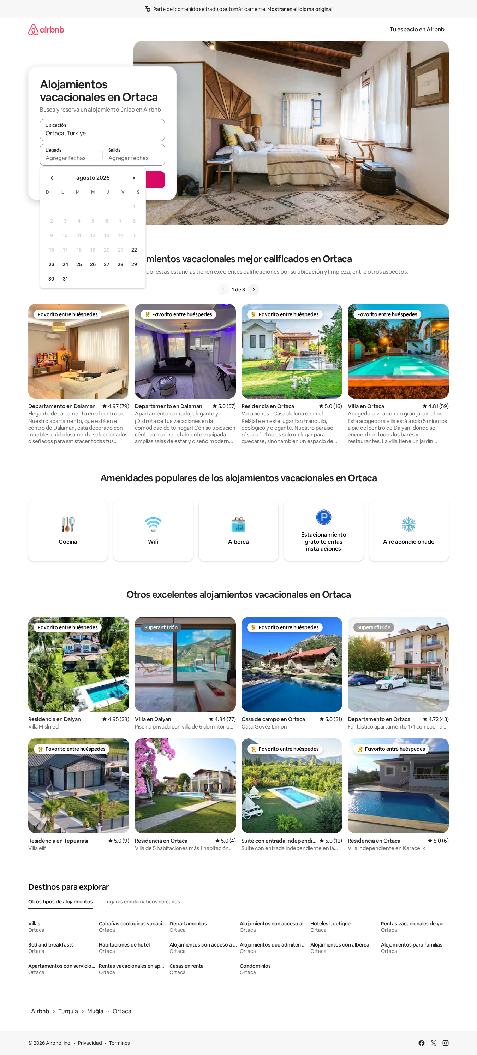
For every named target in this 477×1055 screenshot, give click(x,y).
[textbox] (71, 158)
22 (134, 250)
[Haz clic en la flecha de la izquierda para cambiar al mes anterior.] (52, 178)
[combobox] (102, 133)
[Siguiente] (253, 289)
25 (79, 264)
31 (65, 279)
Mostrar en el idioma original (299, 9)
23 (51, 264)
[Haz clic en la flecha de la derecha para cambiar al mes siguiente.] (133, 178)
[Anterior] (223, 289)
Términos (119, 1043)
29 (134, 264)
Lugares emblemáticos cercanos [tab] (142, 901)
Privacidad (90, 1043)
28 (120, 264)
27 (106, 264)
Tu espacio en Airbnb (417, 29)
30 (51, 279)
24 (65, 264)
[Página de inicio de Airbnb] (46, 29)
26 (93, 264)
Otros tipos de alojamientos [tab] (60, 901)
